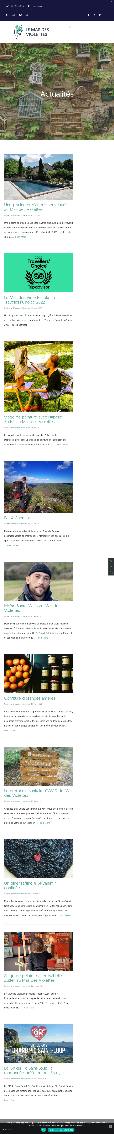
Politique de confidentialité (61, 1130)
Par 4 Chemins (17, 517)
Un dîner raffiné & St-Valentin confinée (30, 885)
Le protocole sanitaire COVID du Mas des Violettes (38, 793)
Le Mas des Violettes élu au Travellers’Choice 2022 (29, 300)
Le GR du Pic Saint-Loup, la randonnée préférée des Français (34, 1070)
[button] (112, 3)
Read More (20, 236)
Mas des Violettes (20, 215)
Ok (43, 1130)
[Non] (110, 1126)
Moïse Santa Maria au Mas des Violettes (32, 608)
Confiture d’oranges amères (29, 698)
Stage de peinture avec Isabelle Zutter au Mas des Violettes (33, 419)
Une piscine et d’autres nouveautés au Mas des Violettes (36, 207)
